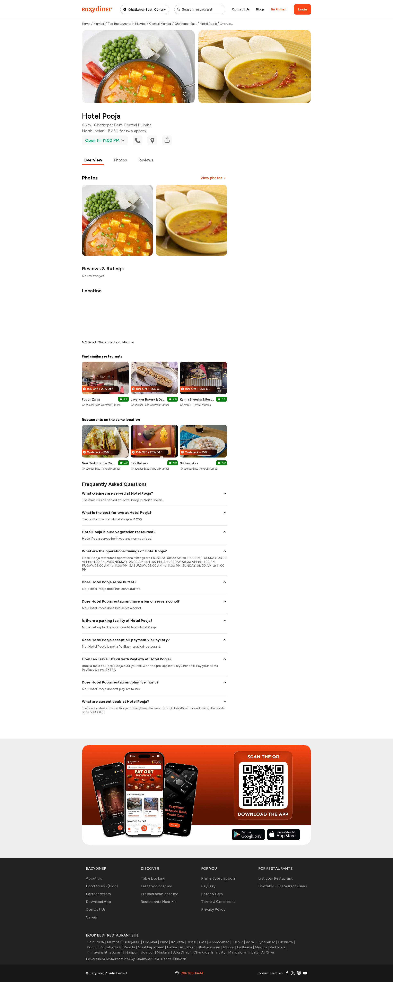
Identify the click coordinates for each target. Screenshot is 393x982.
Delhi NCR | (96, 942)
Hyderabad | (267, 942)
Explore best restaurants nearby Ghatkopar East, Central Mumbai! (136, 959)
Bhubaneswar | (210, 947)
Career (92, 917)
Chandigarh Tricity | (210, 952)
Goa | (203, 942)
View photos (211, 178)
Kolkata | (178, 942)
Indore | (229, 947)
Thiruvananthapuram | (105, 952)
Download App (98, 901)
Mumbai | (115, 942)
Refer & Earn (212, 894)
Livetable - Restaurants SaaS (282, 886)
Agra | (251, 942)
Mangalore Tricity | (244, 952)
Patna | (173, 947)
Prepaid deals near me (159, 894)
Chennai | (151, 942)
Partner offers (98, 894)
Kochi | (93, 947)
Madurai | (164, 952)
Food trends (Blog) (102, 886)
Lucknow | (286, 942)
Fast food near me (156, 886)
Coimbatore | (111, 947)
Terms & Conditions (218, 901)
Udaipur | (148, 952)
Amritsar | (188, 947)
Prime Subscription (218, 878)
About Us (94, 878)
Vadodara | (279, 947)
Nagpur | (132, 952)
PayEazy (208, 886)
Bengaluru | (133, 942)
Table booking (153, 878)
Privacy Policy (213, 909)
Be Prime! (278, 9)
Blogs (260, 9)
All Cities (268, 952)
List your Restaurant (275, 878)
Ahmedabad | (220, 942)
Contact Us (241, 9)
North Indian (93, 130)
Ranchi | (130, 947)
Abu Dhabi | (183, 952)
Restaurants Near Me (159, 901)
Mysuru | (262, 947)
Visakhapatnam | (152, 947)
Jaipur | (238, 942)
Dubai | (192, 942)
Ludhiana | (245, 947)
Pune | (165, 942)
